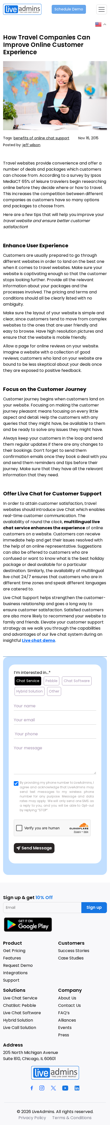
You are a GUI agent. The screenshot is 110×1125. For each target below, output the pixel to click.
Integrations (15, 973)
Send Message (36, 848)
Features (12, 958)
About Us (67, 998)
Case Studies (71, 958)
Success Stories (73, 951)
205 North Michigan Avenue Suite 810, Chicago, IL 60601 (30, 1056)
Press (63, 1035)
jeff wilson (31, 144)
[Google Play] (28, 924)
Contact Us (69, 1005)
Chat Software (77, 680)
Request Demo (18, 965)
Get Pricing (14, 951)
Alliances (67, 1020)
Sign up (94, 907)
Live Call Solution (19, 1028)
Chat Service (27, 680)
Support (11, 980)
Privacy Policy (32, 1118)
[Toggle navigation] (101, 9)
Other (54, 691)
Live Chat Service (20, 998)
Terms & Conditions (72, 1118)
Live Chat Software (22, 1013)
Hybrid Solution (29, 691)
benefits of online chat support (41, 138)
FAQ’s (64, 1013)
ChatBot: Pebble (19, 1005)
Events (65, 1028)
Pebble (52, 680)
